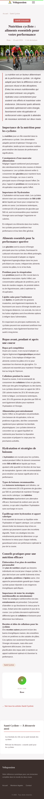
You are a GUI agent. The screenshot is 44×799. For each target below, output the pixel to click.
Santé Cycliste (15, 14)
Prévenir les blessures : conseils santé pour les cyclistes (20, 746)
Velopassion (17, 2)
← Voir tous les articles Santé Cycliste (17, 706)
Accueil (5, 14)
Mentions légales (16, 785)
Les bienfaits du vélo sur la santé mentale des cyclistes (21, 738)
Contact (29, 785)
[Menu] (33, 2)
